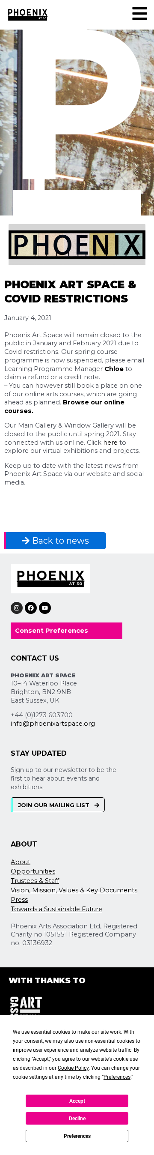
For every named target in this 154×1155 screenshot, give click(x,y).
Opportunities (33, 871)
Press (19, 900)
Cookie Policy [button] (73, 1068)
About (20, 862)
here (110, 442)
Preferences (77, 1136)
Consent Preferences (51, 630)
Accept (77, 1101)
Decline (77, 1119)
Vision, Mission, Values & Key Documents (74, 890)
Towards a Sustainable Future (56, 909)
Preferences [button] (117, 1077)
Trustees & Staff (35, 881)
